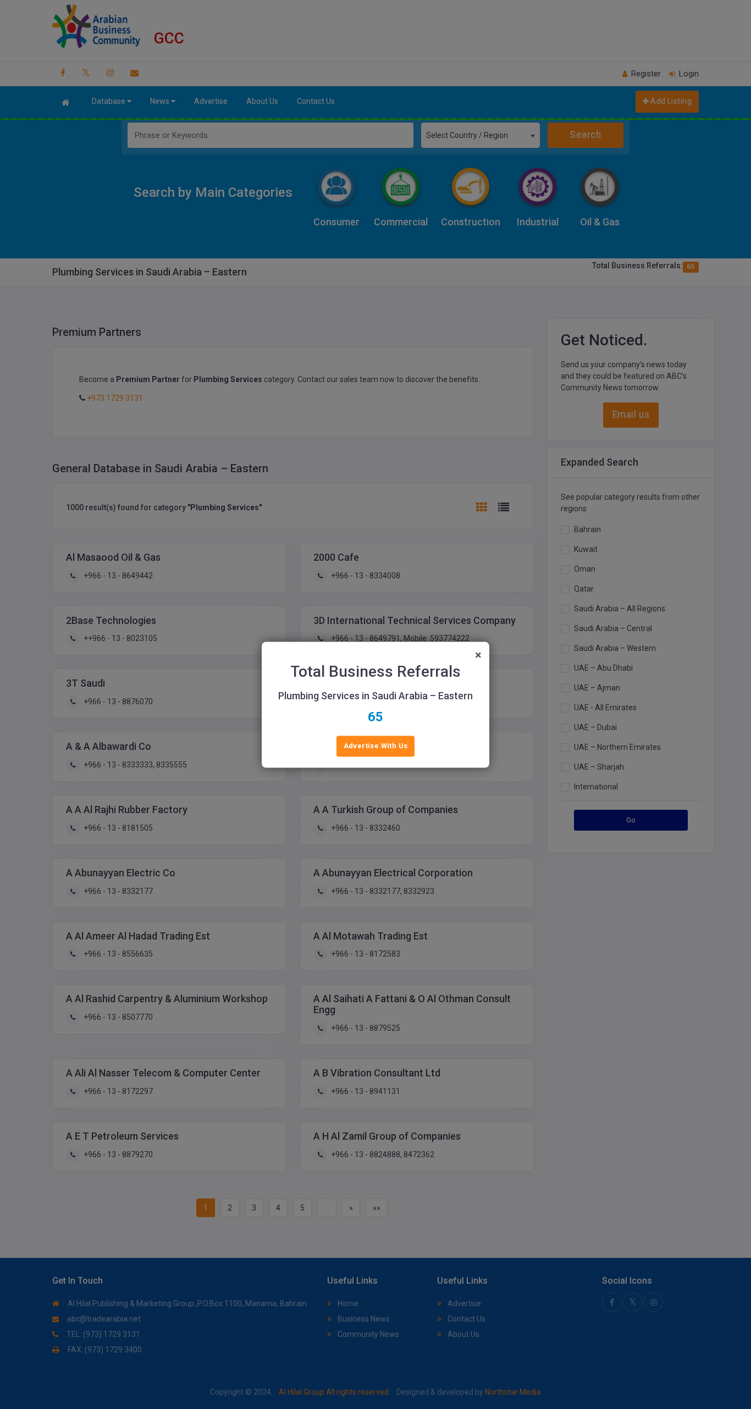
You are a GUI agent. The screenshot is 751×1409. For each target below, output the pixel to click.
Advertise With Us (376, 746)
